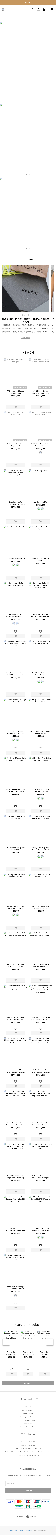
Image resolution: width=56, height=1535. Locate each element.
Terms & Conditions (26, 1531)
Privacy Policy (14, 1531)
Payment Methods (28, 1420)
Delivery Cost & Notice (28, 1417)
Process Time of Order (28, 1427)
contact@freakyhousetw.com (30, 1448)
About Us (28, 1407)
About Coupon (28, 1413)
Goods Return (28, 1423)
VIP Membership (28, 1410)
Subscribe (28, 1491)
